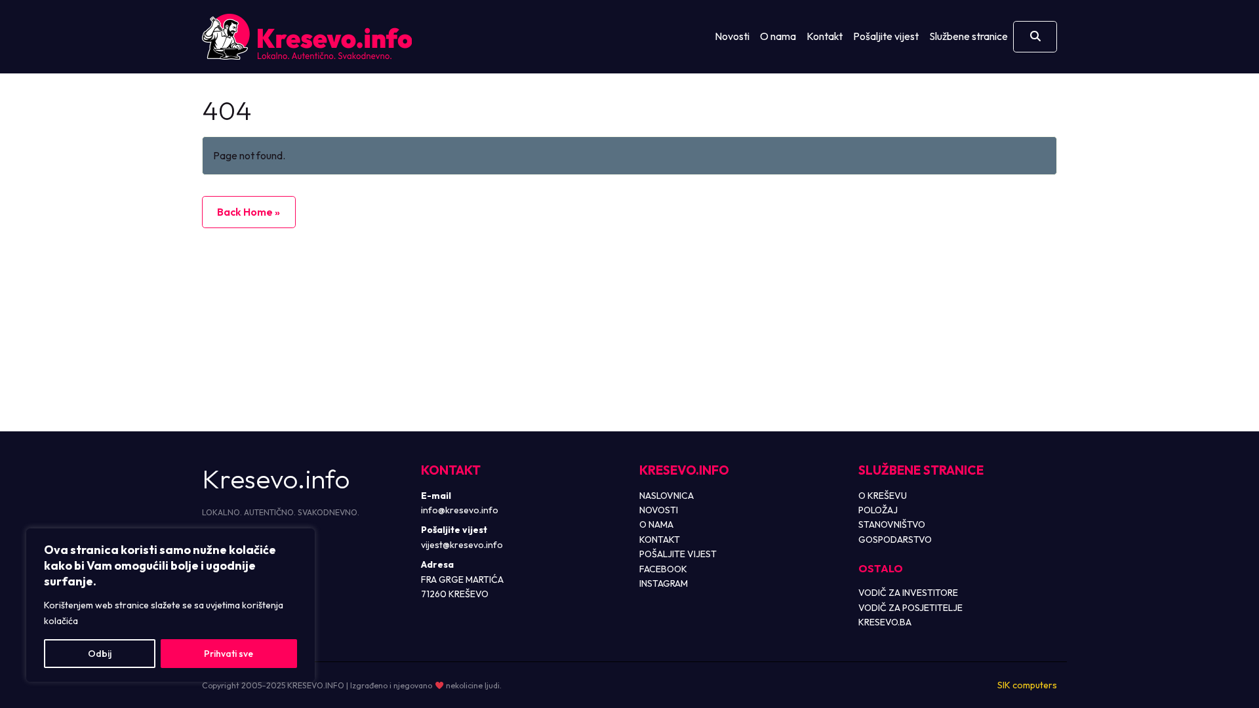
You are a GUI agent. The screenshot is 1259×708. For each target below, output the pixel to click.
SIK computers (1027, 685)
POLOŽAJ (878, 510)
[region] (170, 605)
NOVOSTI (658, 510)
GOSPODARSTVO (895, 539)
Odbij (99, 653)
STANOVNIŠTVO (891, 524)
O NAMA (656, 524)
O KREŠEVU (882, 496)
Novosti (732, 36)
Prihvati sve (228, 653)
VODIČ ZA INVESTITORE (908, 593)
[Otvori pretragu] (1035, 36)
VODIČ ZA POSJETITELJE (910, 608)
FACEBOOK (663, 569)
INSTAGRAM (663, 583)
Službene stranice (968, 36)
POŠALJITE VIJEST (678, 554)
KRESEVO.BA (884, 622)
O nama (778, 36)
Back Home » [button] (248, 211)
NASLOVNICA (666, 496)
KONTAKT (659, 539)
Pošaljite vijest (886, 36)
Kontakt (825, 36)
